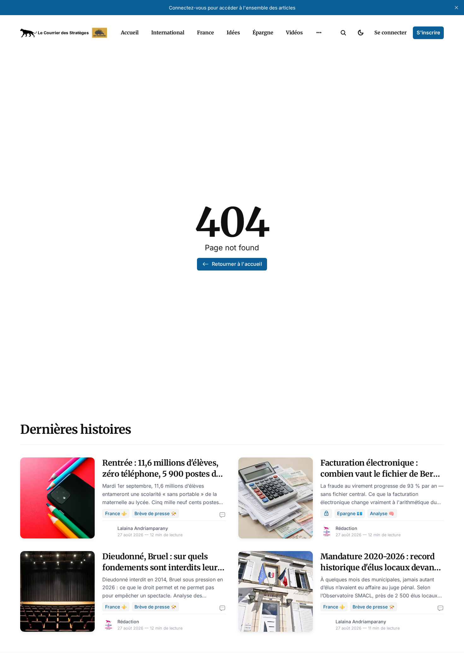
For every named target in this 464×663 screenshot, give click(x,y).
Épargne (263, 32)
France (205, 32)
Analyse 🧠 (382, 513)
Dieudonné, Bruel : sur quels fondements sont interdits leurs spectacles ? (162, 567)
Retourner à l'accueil (237, 264)
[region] (319, 32)
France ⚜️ (116, 513)
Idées (233, 32)
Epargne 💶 (349, 513)
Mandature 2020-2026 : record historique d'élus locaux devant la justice (378, 567)
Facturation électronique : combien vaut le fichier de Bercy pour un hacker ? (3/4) (381, 474)
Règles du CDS (319, 47)
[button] (343, 32)
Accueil (130, 32)
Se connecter (390, 32)
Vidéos (294, 32)
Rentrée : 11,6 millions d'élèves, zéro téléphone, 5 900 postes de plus (161, 474)
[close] (456, 8)
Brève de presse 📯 (155, 513)
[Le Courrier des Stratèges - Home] (63, 32)
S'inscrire (428, 32)
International (167, 32)
